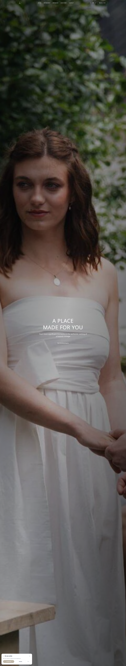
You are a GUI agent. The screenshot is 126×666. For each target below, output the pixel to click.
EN (93, 2)
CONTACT (71, 3)
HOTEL (39, 3)
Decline (20, 661)
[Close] (30, 656)
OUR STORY (64, 3)
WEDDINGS (55, 3)
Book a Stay (102, 3)
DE (95, 2)
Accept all (8, 661)
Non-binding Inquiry (63, 343)
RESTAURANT (47, 3)
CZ (90, 2)
